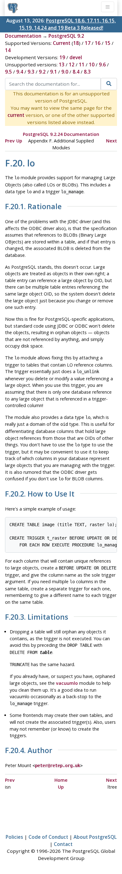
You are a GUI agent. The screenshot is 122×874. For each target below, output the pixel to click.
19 (62, 57)
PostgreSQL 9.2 (66, 36)
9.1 (53, 72)
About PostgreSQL (95, 837)
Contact (63, 844)
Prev (10, 141)
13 (61, 64)
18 (76, 43)
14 (8, 50)
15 (107, 43)
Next (111, 141)
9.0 (64, 72)
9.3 (31, 72)
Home (61, 780)
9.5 (8, 72)
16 (97, 43)
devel (75, 57)
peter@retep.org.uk (57, 765)
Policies (14, 837)
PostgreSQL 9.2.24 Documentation (61, 134)
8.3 (87, 72)
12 (71, 64)
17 (87, 43)
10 (91, 64)
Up (19, 141)
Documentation (23, 36)
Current (61, 43)
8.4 (76, 72)
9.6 (102, 64)
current (16, 115)
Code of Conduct (48, 837)
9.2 (42, 72)
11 (81, 64)
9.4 (19, 72)
